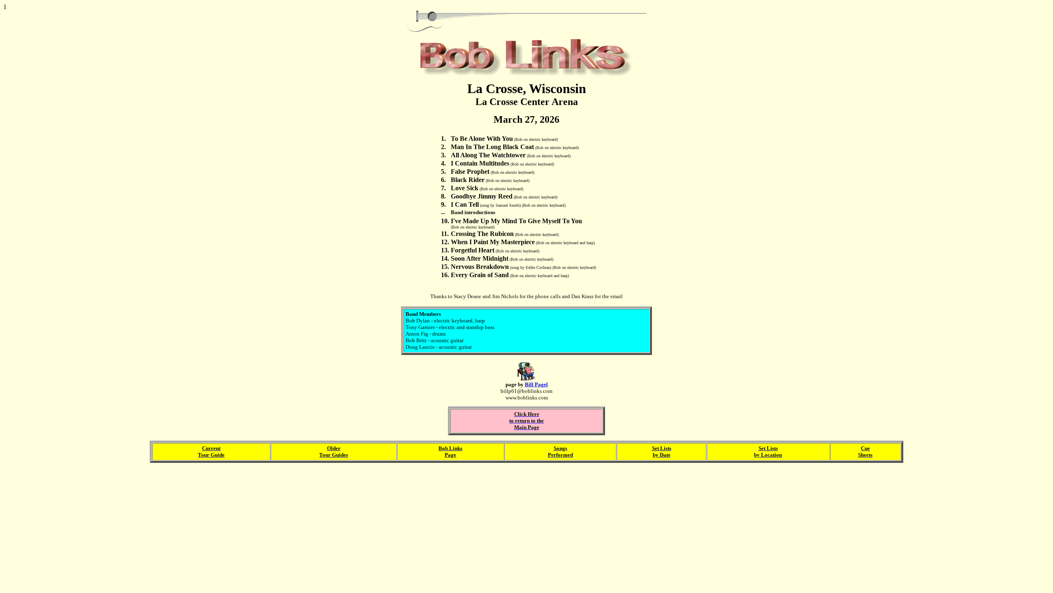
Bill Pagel (536, 384)
